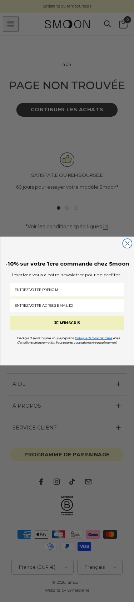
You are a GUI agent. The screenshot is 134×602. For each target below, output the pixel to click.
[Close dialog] (127, 243)
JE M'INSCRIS (67, 323)
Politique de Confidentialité (93, 338)
